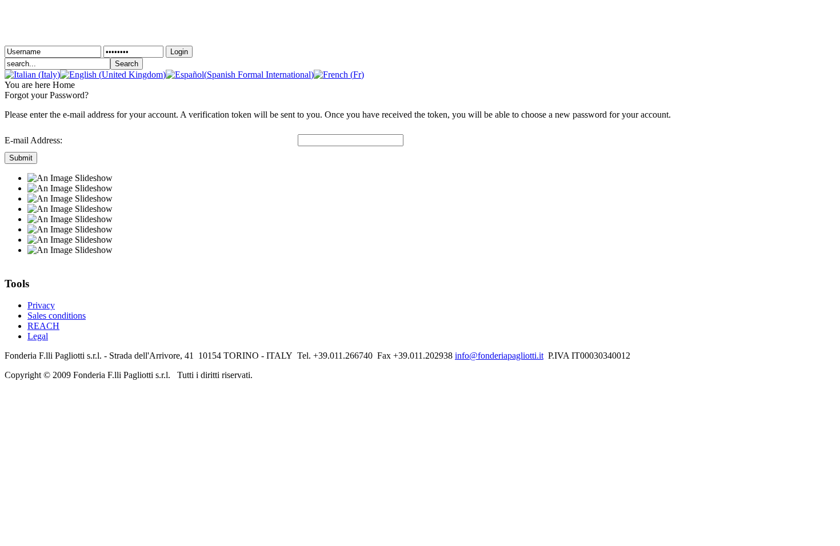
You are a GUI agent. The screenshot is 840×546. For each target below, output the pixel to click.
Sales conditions (56, 315)
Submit (21, 158)
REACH (43, 326)
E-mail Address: (33, 140)
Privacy (41, 305)
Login (179, 51)
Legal (37, 336)
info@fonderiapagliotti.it (499, 355)
